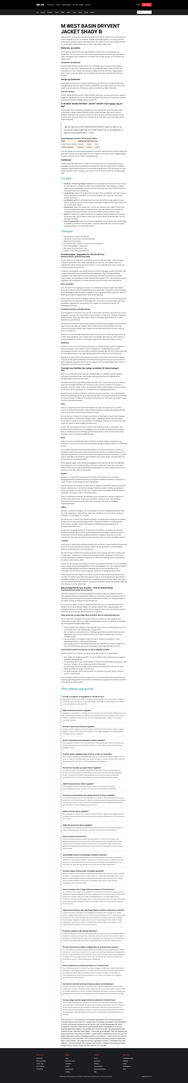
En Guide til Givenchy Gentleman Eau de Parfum (78, 1024)
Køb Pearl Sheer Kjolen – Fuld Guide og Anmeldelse (92, 1031)
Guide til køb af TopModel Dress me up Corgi (108, 1034)
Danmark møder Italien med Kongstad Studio (87, 1027)
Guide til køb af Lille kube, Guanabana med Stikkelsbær (106, 1022)
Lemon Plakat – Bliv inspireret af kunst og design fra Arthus (87, 1041)
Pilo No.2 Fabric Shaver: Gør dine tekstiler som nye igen (86, 1045)
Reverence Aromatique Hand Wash (91, 1020)
